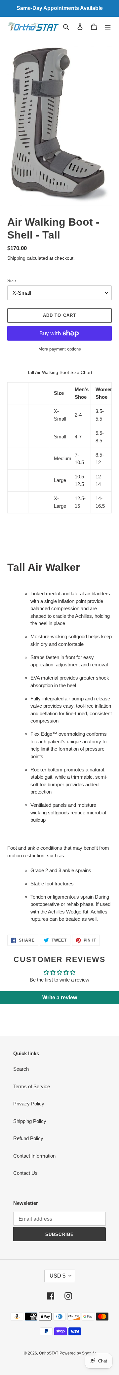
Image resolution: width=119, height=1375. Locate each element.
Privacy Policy (28, 1103)
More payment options (59, 349)
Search (21, 1069)
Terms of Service (31, 1086)
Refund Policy (28, 1138)
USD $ (57, 1276)
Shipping (16, 258)
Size (11, 280)
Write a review (59, 997)
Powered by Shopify (78, 1353)
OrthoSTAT (48, 1353)
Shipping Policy (29, 1121)
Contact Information (34, 1156)
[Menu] (108, 26)
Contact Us (25, 1173)
